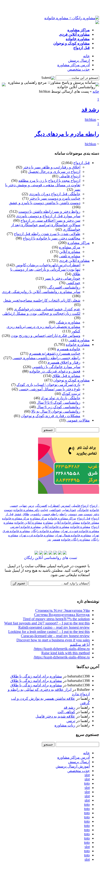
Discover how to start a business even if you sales (53, 640)
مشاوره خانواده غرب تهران (36, 535)
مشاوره (48, 522)
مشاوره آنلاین (69, 252)
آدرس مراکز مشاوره (73, 65)
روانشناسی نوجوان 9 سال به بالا (55, 411)
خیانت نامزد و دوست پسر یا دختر (54, 198)
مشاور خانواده (90, 522)
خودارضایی (69, 510)
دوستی (72, 514)
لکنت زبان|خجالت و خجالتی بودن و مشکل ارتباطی (41, 314)
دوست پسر (85, 514)
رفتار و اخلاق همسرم (63, 362)
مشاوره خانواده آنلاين (55, 527)
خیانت (44, 510)
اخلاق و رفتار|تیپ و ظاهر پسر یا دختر (51, 167)
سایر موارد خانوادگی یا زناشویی (56, 367)
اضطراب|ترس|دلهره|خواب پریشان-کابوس (48, 265)
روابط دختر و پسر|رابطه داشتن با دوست (49, 211)
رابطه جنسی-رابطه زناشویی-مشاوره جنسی (46, 358)
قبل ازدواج (81, 163)
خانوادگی (83, 510)
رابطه (63, 514)
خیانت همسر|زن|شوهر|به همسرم (54, 353)
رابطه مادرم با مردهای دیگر (67, 134)
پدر (49, 539)
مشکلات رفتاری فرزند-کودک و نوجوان (50, 416)
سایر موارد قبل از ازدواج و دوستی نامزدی (48, 216)
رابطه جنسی (50, 514)
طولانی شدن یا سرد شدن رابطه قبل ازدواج (47, 234)
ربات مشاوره (64, 725)
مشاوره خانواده (78, 344)
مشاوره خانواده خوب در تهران (80, 531)
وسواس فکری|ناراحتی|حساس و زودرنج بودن (45, 336)
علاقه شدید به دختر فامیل (55, 716)
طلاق (26, 514)
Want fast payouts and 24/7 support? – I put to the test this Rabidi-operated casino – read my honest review (47, 625)
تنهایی (23, 505)
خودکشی (73, 283)
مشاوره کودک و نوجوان (71, 380)
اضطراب (54, 505)
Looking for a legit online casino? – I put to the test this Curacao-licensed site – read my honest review (49, 634)
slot (87, 775)
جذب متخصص (78, 69)
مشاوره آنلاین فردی (74, 260)
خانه (86, 56)
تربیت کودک (71, 393)
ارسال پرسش (79, 60)
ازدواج (93, 505)
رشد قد (90, 109)
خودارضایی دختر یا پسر (62, 278)
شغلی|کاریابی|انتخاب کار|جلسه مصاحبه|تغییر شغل (41, 300)
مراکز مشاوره (78, 243)
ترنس (70, 721)
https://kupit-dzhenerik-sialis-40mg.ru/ (62, 649)
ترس (31, 505)
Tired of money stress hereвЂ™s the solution (56, 619)
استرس (65, 505)
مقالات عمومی (78, 420)
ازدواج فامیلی (69, 176)
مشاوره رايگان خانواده (75, 539)
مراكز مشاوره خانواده (62, 518)
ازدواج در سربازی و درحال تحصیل (54, 172)
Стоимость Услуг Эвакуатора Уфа (62, 610)
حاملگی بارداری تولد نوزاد (60, 398)
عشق (18, 514)
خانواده (94, 510)
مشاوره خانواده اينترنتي (25, 527)
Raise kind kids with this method (65, 653)
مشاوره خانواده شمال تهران (73, 535)
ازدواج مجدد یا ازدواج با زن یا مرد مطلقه (49, 181)
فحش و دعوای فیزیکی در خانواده (54, 371)
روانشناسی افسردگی (63, 287)
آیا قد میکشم (80, 644)
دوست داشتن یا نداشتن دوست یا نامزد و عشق (44, 203)
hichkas (90, 120)
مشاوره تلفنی (69, 256)
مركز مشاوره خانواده (15, 518)
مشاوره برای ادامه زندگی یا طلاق (36, 676)
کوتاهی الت (66, 712)
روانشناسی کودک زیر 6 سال (58, 407)
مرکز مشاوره (69, 247)
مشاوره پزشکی (68, 322)
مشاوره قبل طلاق (66, 376)
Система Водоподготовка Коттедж (62, 615)
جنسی (14, 505)
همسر (56, 539)
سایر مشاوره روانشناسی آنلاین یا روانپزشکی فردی (41, 292)
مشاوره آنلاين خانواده (28, 522)
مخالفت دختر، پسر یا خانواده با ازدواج (51, 238)
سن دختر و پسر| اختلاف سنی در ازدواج (50, 220)
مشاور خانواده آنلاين (67, 522)
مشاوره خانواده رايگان (45, 531)
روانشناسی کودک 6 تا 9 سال (58, 402)
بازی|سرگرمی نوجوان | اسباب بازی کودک (48, 385)
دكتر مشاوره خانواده (26, 510)
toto (87, 783)
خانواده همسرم (68, 349)
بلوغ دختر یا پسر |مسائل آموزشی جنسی (49, 389)
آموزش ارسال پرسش (73, 766)
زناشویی (35, 514)
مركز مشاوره (38, 518)
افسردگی (41, 505)
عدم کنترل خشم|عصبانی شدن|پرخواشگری (47, 309)
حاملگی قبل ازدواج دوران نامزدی (54, 194)
